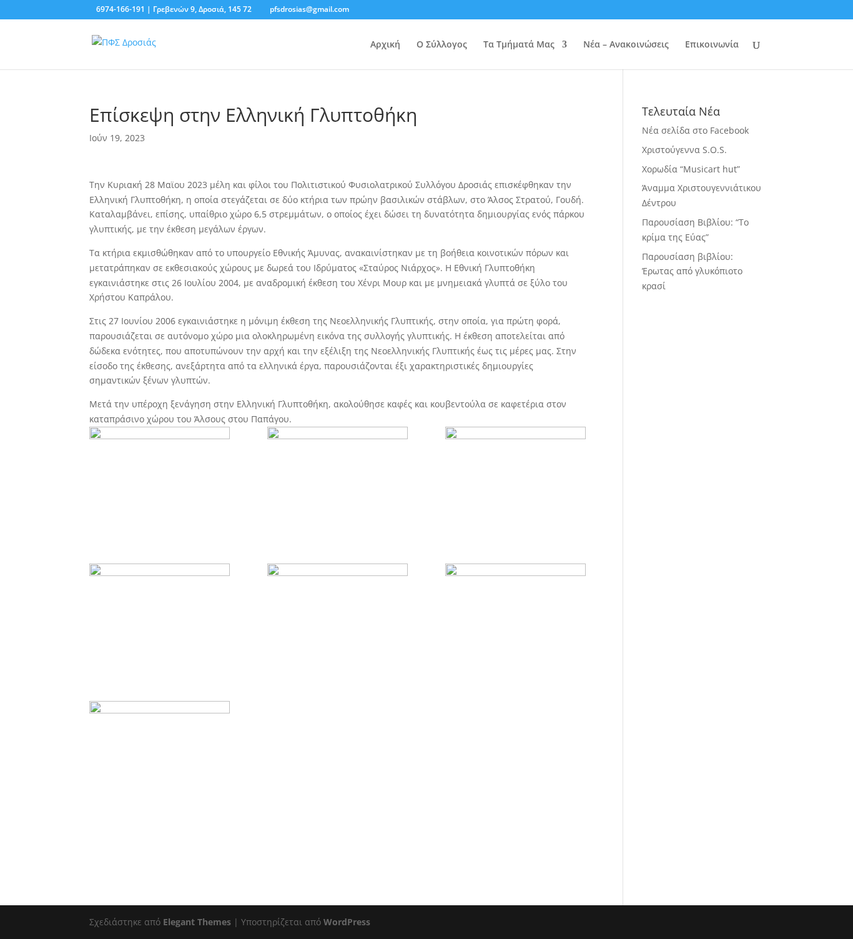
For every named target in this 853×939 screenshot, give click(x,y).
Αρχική (385, 45)
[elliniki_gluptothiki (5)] (159, 613)
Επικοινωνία (712, 45)
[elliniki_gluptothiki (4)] (515, 477)
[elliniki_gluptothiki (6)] (337, 613)
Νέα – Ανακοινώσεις (626, 45)
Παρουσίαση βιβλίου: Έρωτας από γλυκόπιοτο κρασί (692, 271)
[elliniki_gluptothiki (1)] (515, 613)
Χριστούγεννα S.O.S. (684, 150)
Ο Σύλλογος (442, 45)
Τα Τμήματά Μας (519, 45)
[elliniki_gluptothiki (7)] (159, 477)
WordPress (346, 922)
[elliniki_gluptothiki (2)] (159, 751)
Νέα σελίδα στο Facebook (695, 130)
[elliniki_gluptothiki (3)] (337, 477)
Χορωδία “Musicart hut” (691, 169)
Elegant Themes (197, 922)
